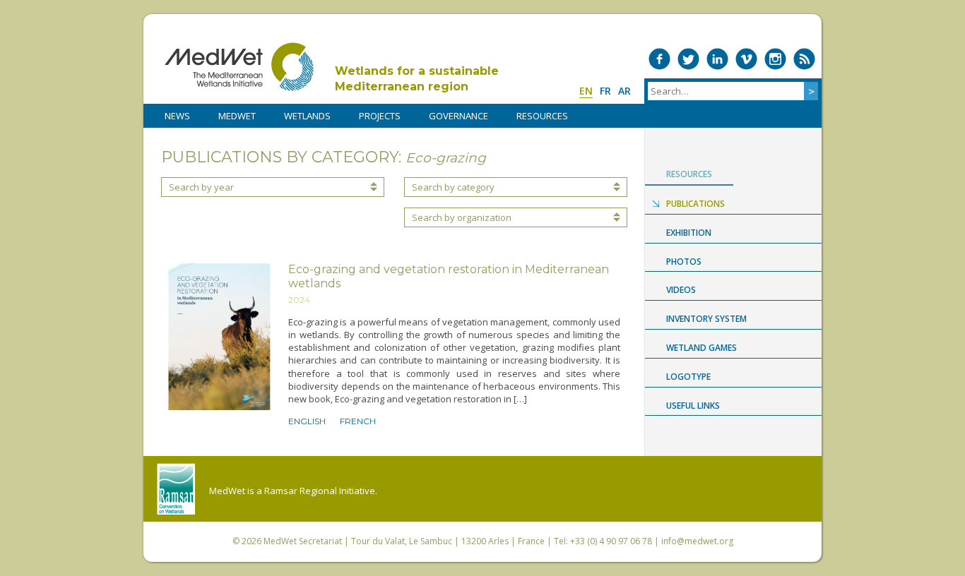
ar (624, 90)
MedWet (239, 66)
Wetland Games (701, 348)
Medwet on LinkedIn (717, 59)
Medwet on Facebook (659, 59)
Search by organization (461, 217)
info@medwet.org (697, 541)
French (358, 421)
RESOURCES (542, 115)
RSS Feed (804, 59)
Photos (683, 262)
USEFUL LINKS (693, 406)
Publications (695, 204)
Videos (681, 290)
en (586, 90)
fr (605, 90)
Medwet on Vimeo (746, 59)
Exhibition (688, 233)
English (307, 421)
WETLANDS (307, 115)
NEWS (177, 115)
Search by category (453, 187)
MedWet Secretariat (303, 541)
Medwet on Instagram (775, 59)
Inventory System (706, 319)
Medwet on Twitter (688, 59)
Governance (458, 115)
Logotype (688, 377)
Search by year (201, 187)
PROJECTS (380, 115)
